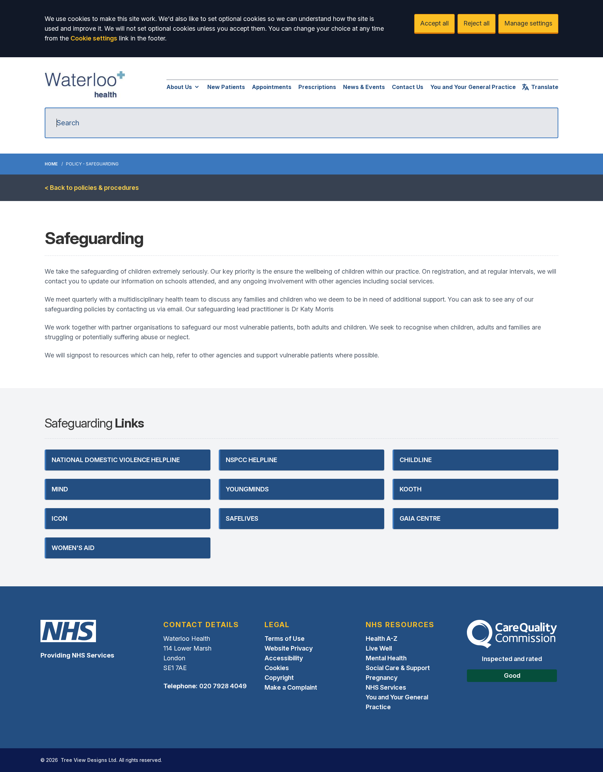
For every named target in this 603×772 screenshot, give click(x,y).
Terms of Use (285, 638)
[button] (127, 460)
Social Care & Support (398, 667)
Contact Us (407, 86)
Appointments (271, 86)
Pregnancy (381, 677)
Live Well (379, 648)
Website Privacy (289, 648)
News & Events (364, 86)
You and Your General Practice (473, 86)
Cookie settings (93, 38)
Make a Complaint (291, 687)
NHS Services (386, 687)
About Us (179, 86)
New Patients (226, 86)
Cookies (277, 667)
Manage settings (528, 23)
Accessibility (284, 658)
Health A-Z (381, 638)
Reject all (476, 23)
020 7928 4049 (223, 686)
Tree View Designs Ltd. (89, 760)
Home (51, 163)
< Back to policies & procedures (92, 187)
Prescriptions (317, 86)
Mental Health (386, 658)
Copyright (279, 677)
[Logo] (85, 85)
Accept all (434, 23)
